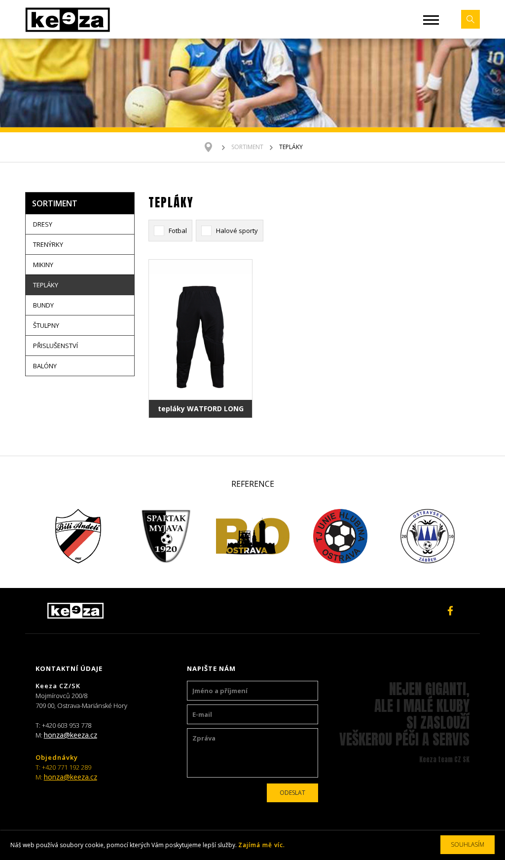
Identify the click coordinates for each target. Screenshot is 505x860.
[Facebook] (450, 610)
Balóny (45, 365)
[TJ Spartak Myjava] (165, 536)
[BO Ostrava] (252, 536)
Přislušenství (55, 345)
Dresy (42, 224)
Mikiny (43, 264)
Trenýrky (48, 244)
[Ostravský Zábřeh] (427, 536)
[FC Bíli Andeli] (78, 536)
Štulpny (46, 325)
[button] (431, 20)
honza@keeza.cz (70, 735)
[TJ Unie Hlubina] (340, 536)
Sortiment (247, 147)
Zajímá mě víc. (261, 845)
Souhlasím (467, 844)
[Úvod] (213, 147)
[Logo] (67, 19)
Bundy (43, 305)
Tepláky (45, 284)
